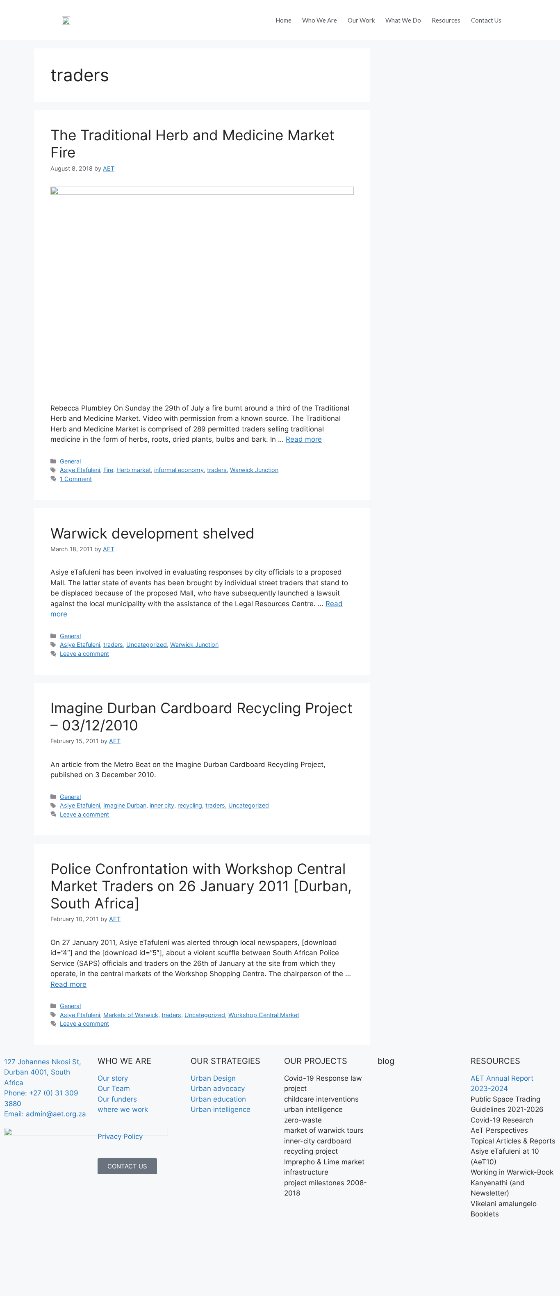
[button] (518, 18)
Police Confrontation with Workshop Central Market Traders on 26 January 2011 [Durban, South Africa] (201, 886)
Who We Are (319, 20)
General (70, 461)
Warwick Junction (254, 469)
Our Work (361, 20)
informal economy (179, 469)
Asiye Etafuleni (80, 469)
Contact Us (486, 20)
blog (386, 1061)
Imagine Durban (124, 805)
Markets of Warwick (130, 1014)
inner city (162, 805)
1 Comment (76, 478)
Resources (446, 20)
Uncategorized (146, 644)
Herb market (133, 469)
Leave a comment (84, 653)
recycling (190, 805)
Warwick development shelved (152, 533)
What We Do (403, 20)
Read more (304, 439)
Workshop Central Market (263, 1014)
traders (217, 469)
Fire (108, 469)
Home (283, 20)
